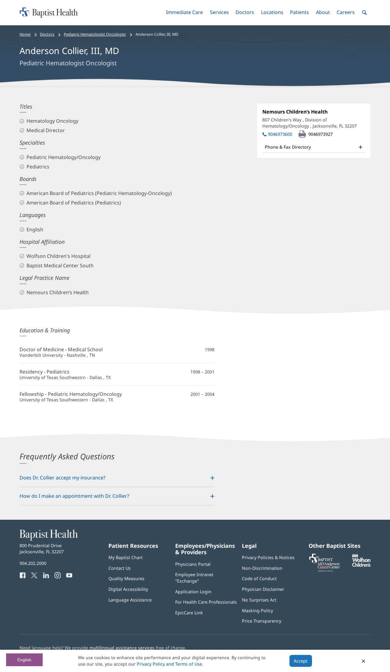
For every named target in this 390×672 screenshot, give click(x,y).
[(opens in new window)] (361, 565)
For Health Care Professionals (206, 602)
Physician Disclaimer (263, 589)
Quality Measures (126, 578)
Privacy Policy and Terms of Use (169, 664)
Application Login (193, 591)
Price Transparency (261, 621)
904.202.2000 (33, 563)
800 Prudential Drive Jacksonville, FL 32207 (42, 549)
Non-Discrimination (262, 568)
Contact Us (119, 568)
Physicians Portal (193, 564)
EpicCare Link (189, 613)
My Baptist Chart (125, 557)
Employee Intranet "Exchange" (194, 577)
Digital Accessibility (128, 589)
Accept (300, 661)
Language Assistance (130, 600)
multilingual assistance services (121, 648)
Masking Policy (257, 610)
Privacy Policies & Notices (268, 557)
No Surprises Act (259, 600)
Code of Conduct (259, 578)
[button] (184, 12)
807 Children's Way (309, 123)
